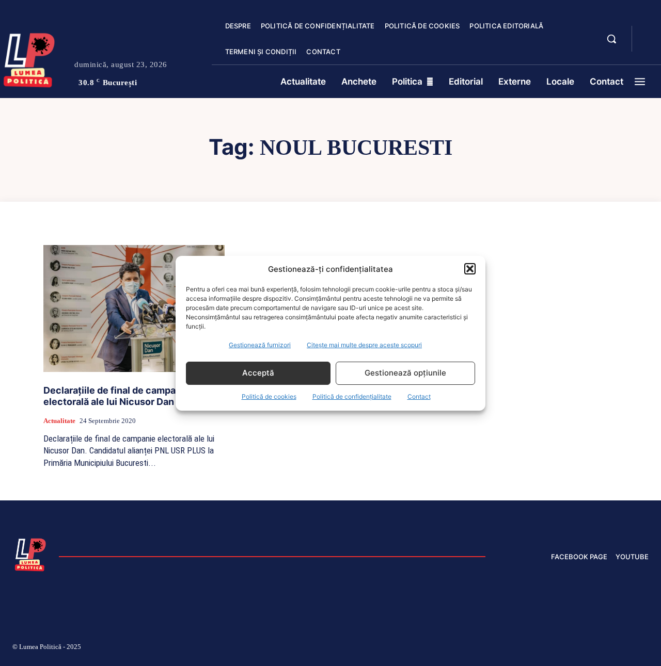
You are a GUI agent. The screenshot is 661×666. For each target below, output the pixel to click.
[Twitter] (595, 648)
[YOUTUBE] (648, 45)
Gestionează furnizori (260, 345)
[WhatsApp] (619, 648)
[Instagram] (521, 648)
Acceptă (258, 373)
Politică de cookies (269, 396)
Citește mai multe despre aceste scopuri (364, 345)
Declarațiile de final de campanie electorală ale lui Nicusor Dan (116, 396)
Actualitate (59, 421)
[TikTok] (546, 648)
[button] (470, 269)
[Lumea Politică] (30, 553)
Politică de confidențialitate (351, 396)
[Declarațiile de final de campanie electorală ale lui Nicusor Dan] (134, 308)
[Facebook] (497, 648)
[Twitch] (570, 648)
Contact (419, 396)
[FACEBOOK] (648, 33)
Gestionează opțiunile (405, 373)
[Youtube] (644, 648)
